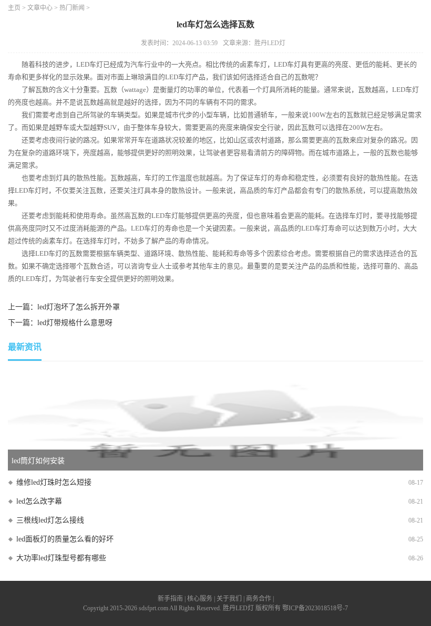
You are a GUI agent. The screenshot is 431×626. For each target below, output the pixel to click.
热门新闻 (72, 8)
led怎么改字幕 (39, 501)
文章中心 (40, 8)
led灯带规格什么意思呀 (74, 323)
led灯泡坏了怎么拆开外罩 (78, 307)
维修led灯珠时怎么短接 (53, 482)
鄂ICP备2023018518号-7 (315, 608)
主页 (14, 8)
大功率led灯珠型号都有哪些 (61, 558)
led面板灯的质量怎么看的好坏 (65, 539)
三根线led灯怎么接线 (50, 520)
